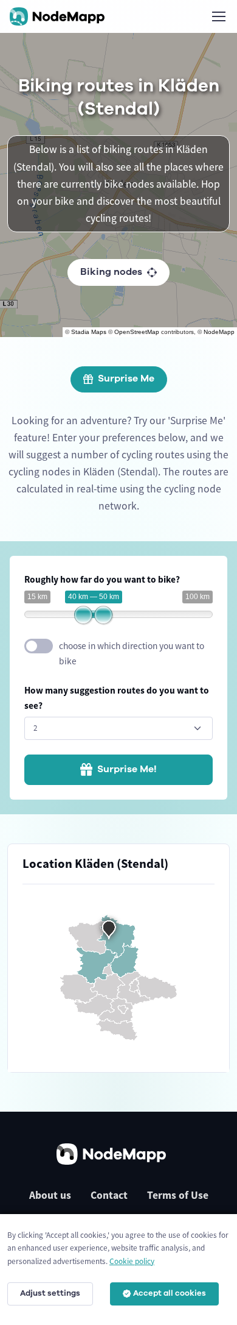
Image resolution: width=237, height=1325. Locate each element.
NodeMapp (219, 332)
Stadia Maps (88, 332)
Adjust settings (50, 1293)
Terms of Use (177, 1195)
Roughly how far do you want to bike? (102, 579)
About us (50, 1195)
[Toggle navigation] (218, 16)
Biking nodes (111, 272)
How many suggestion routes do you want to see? (116, 697)
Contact (109, 1195)
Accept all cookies (169, 1293)
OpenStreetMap (136, 332)
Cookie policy (131, 1261)
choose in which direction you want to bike (131, 653)
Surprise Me (126, 378)
